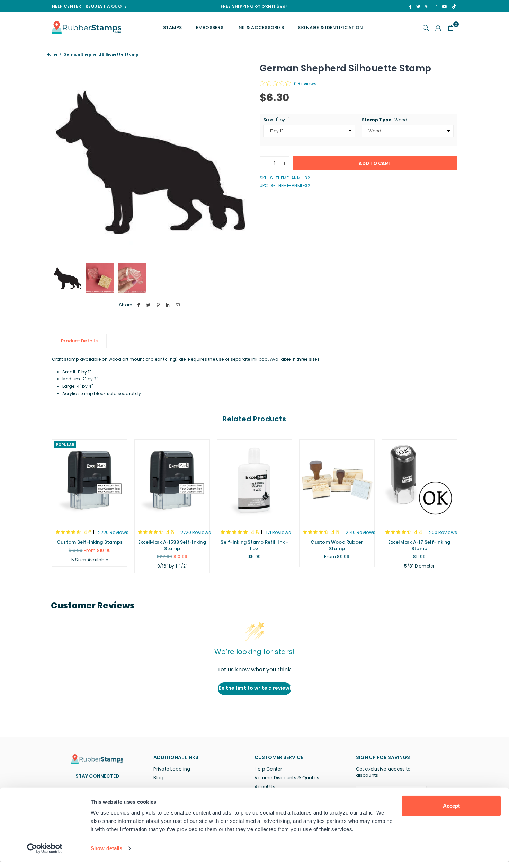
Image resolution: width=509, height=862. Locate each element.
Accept (451, 806)
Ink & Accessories (260, 27)
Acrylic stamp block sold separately (101, 393)
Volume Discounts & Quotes (286, 777)
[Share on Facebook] (138, 305)
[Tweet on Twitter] (148, 305)
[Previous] (61, 161)
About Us (264, 786)
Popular (65, 444)
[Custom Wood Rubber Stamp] (337, 481)
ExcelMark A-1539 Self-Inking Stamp (172, 545)
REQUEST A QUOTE (106, 6)
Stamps (172, 27)
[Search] (426, 27)
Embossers (209, 27)
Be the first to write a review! (254, 688)
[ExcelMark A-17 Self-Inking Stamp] (419, 481)
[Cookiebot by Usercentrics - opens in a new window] (45, 848)
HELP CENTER (66, 6)
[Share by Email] (177, 305)
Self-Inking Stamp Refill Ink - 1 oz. (254, 545)
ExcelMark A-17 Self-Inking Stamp (419, 545)
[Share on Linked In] (168, 305)
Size (276, 119)
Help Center (268, 769)
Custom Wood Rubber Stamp (337, 545)
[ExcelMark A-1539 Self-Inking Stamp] (172, 481)
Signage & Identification (330, 27)
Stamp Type (385, 119)
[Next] (240, 161)
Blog (158, 777)
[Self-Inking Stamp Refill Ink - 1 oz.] (254, 481)
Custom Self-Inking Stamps (90, 542)
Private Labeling (171, 769)
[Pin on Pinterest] (158, 305)
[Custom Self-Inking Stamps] (89, 481)
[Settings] (438, 27)
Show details (106, 848)
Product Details (79, 340)
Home (52, 54)
